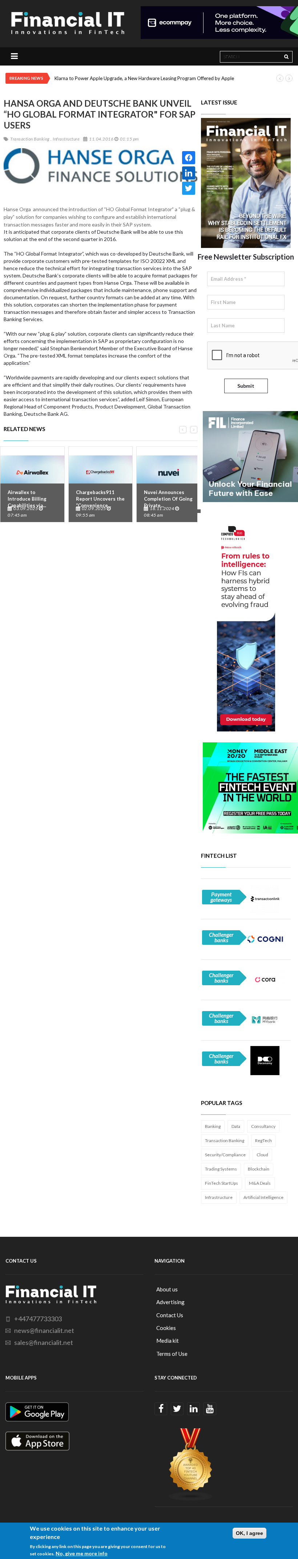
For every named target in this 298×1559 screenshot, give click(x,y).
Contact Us (169, 1315)
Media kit (167, 1340)
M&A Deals (260, 1183)
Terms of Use (172, 1353)
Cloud (262, 1154)
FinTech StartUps (221, 1183)
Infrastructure (219, 1197)
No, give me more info (82, 1553)
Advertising (170, 1302)
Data (235, 1126)
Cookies (166, 1328)
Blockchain (258, 1169)
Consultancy (263, 1126)
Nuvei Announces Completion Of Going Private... (168, 498)
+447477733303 (38, 1319)
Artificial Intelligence (263, 1197)
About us (167, 1289)
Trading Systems (221, 1169)
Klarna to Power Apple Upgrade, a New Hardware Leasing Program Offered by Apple (144, 78)
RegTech (263, 1140)
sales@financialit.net (43, 1342)
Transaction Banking (224, 1140)
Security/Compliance (225, 1154)
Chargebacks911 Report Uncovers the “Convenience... (100, 498)
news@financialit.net (44, 1330)
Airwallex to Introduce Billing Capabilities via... (27, 498)
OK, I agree (249, 1533)
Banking (213, 1126)
